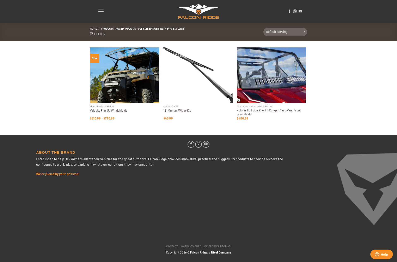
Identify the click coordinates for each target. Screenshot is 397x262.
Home (93, 28)
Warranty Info (191, 246)
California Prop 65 (217, 246)
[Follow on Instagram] (295, 11)
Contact (172, 246)
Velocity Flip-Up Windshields (108, 110)
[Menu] (101, 11)
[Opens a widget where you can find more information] (381, 255)
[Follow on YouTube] (300, 11)
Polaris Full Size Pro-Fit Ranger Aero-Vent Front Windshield (269, 112)
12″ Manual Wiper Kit (177, 110)
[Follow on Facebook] (289, 11)
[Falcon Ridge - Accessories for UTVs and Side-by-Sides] (198, 11)
